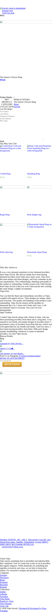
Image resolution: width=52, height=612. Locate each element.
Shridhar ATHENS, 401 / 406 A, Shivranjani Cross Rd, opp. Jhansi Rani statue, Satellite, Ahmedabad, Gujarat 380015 (25, 541)
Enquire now (7, 10)
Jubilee (3, 592)
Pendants (4, 582)
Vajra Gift (4, 606)
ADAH (17, 107)
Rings (2, 79)
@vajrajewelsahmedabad (29, 356)
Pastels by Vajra (6, 601)
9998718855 (5, 544)
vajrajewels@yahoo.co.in (12, 547)
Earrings (3, 575)
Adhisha (3, 594)
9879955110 (28, 544)
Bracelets (4, 585)
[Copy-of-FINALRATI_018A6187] (26, 46)
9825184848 (17, 544)
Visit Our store (8, 13)
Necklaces (4, 577)
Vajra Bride (5, 599)
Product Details (6, 97)
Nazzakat (4, 596)
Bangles (3, 587)
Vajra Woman (5, 604)
